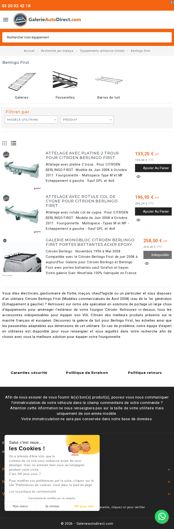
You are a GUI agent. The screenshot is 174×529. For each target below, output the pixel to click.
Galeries (21, 97)
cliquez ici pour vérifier (128, 507)
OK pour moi (84, 506)
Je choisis (52, 506)
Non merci (20, 506)
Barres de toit (108, 97)
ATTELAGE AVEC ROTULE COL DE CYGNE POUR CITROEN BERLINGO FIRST (82, 201)
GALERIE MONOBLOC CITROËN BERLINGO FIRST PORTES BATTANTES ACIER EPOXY (90, 242)
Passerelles (65, 97)
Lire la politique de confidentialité (32, 491)
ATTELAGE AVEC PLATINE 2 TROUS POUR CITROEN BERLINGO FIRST (82, 155)
